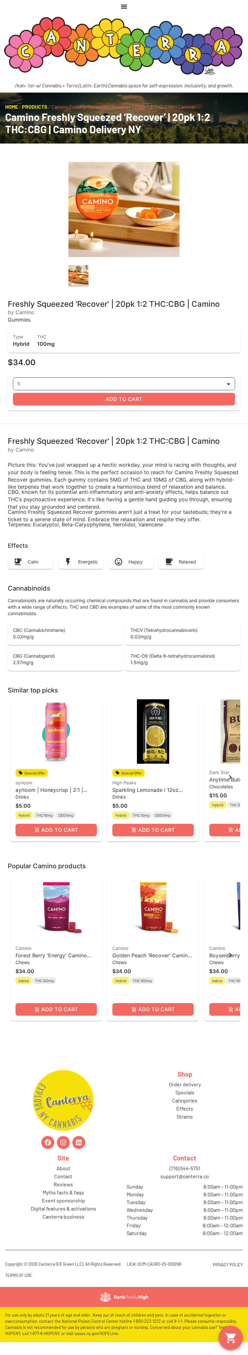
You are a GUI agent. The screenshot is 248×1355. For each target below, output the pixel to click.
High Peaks (124, 782)
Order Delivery (185, 1084)
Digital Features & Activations (63, 1208)
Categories (184, 1100)
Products (34, 107)
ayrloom (24, 782)
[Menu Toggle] (124, 6)
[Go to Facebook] (47, 1142)
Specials (184, 1092)
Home (11, 107)
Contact (63, 1176)
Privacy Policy (228, 1264)
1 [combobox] (18, 384)
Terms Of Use (18, 1275)
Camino (23, 948)
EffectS (184, 1108)
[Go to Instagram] (63, 1142)
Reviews (63, 1184)
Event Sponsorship (63, 1200)
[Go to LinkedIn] (78, 1142)
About (63, 1168)
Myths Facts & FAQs (63, 1192)
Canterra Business (63, 1216)
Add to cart (124, 399)
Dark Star (219, 772)
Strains (185, 1116)
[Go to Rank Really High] (124, 1297)
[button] (56, 770)
